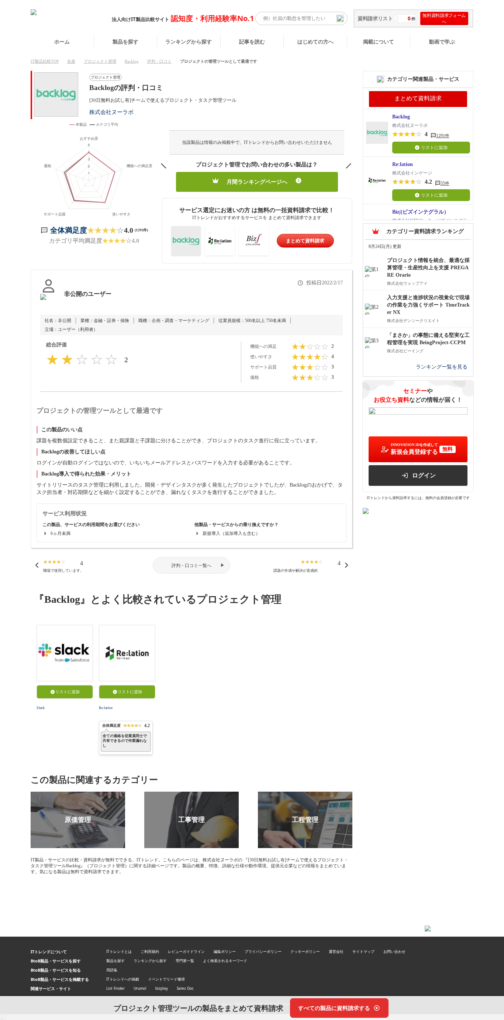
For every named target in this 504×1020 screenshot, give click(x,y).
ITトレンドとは (119, 951)
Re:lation (106, 708)
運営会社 (336, 951)
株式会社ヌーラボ (111, 112)
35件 (445, 183)
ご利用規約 (150, 951)
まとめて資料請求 (305, 240)
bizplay (161, 988)
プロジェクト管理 (100, 61)
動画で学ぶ (442, 41)
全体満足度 (68, 230)
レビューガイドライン (186, 951)
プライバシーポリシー (263, 951)
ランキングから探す (188, 41)
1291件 (442, 135)
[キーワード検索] (340, 18)
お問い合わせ (394, 951)
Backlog (132, 61)
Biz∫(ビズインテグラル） (420, 212)
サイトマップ (363, 951)
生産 (71, 61)
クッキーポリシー (305, 951)
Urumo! (140, 988)
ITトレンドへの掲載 (122, 979)
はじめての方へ (315, 41)
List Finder (115, 988)
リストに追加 (67, 691)
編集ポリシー (225, 951)
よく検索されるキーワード (225, 960)
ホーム (62, 41)
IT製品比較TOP (45, 61)
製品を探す (125, 41)
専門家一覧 (185, 960)
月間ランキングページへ (257, 182)
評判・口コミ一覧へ (191, 565)
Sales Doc (185, 988)
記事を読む (252, 41)
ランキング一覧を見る (441, 367)
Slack (41, 708)
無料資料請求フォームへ (444, 18)
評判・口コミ (159, 61)
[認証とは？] (48, 301)
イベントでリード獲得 (166, 979)
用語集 (111, 969)
